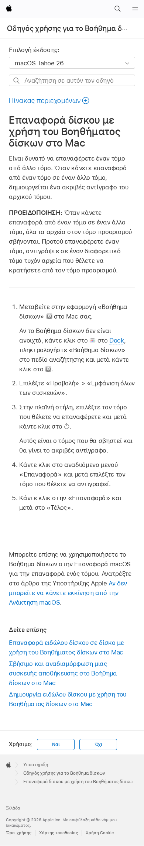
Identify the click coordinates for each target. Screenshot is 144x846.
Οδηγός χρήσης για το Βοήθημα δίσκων (75, 28)
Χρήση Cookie (100, 832)
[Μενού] (135, 9)
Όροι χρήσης (18, 832)
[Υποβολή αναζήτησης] (17, 81)
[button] (117, 9)
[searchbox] (72, 80)
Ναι (55, 744)
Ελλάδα (13, 808)
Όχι (98, 744)
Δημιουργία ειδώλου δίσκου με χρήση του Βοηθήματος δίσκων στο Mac (67, 699)
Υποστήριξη (35, 764)
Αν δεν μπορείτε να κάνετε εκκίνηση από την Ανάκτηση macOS (68, 593)
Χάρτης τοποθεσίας (58, 832)
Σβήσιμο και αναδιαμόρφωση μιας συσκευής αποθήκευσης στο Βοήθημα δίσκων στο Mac (63, 673)
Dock (116, 340)
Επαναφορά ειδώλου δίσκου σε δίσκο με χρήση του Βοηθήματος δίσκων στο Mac (66, 647)
